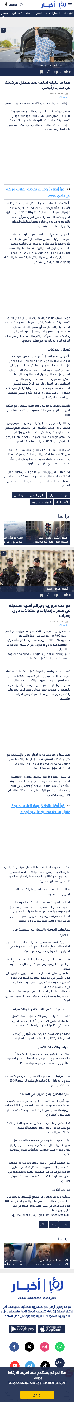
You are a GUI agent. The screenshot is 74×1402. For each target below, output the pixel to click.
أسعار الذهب (53, 13)
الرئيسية (68, 13)
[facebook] (14, 1347)
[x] (29, 1347)
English (13, 4)
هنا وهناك (63, 97)
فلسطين (17, 13)
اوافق (37, 1395)
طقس (4, 13)
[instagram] (44, 1347)
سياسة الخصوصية (19, 1382)
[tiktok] (45, 1366)
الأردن (39, 13)
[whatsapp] (60, 1347)
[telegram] (30, 1366)
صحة (28, 13)
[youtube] (15, 1366)
